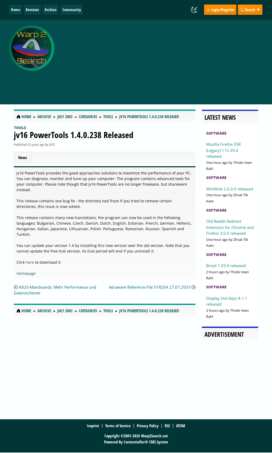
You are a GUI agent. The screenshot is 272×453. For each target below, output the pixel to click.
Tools (20, 127)
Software (216, 133)
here (30, 262)
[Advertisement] (164, 59)
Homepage (26, 273)
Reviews (32, 9)
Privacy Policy (148, 425)
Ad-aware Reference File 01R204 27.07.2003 (149, 287)
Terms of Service (118, 425)
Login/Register (222, 9)
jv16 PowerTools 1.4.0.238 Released (73, 134)
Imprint (93, 425)
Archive (51, 9)
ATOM (180, 425)
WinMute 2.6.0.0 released (229, 188)
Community (71, 9)
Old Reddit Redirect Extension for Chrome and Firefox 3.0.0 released (230, 227)
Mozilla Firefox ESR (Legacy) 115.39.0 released (223, 150)
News (22, 157)
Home (15, 9)
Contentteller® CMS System (146, 442)
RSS (167, 425)
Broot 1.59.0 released (226, 265)
